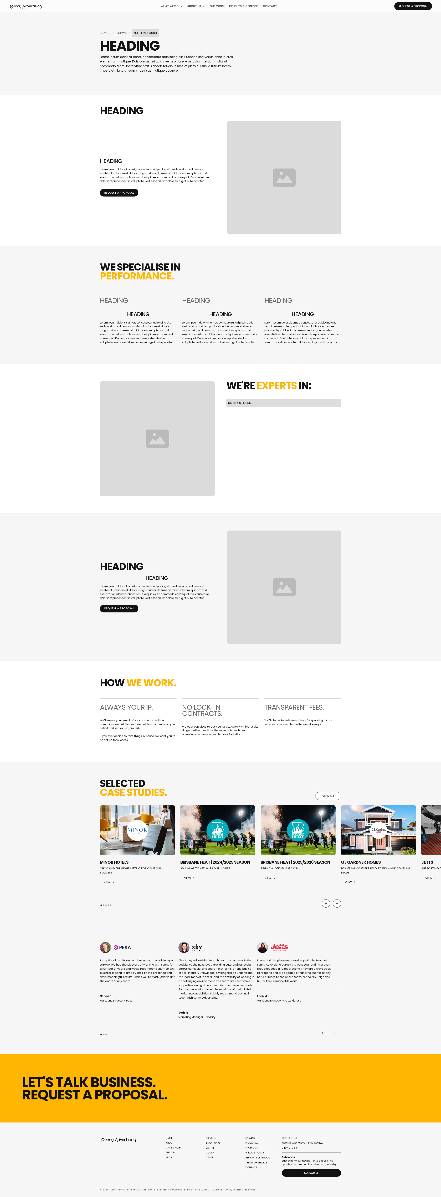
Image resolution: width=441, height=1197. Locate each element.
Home (169, 1138)
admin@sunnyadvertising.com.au (302, 1143)
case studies (174, 1147)
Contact (270, 6)
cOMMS (210, 1152)
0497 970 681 (290, 1148)
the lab (170, 1152)
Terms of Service (256, 1162)
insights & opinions (243, 6)
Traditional (213, 1143)
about (170, 1143)
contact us (253, 1167)
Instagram (252, 1143)
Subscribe (311, 1173)
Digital (210, 1148)
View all (328, 796)
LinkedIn (250, 1138)
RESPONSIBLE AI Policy (258, 1157)
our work (217, 6)
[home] (26, 6)
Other (209, 1157)
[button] (172, 6)
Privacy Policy (254, 1152)
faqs (169, 1157)
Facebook (251, 1147)
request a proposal (119, 193)
